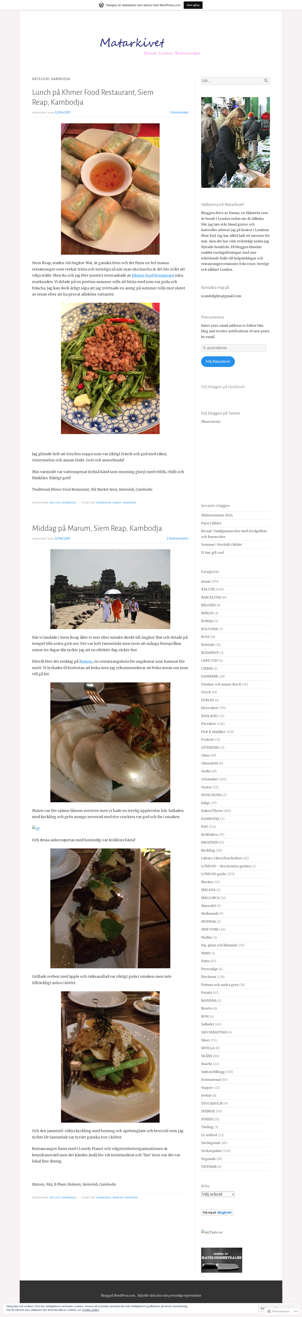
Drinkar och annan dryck (221, 684)
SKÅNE (206, 1056)
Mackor (207, 882)
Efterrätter (210, 708)
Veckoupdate (211, 1151)
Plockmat (208, 977)
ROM (205, 1016)
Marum (85, 661)
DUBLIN (207, 700)
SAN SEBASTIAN (214, 1032)
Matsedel (208, 906)
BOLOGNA (209, 629)
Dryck (206, 692)
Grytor (206, 787)
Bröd (205, 637)
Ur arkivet (209, 1135)
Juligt (205, 803)
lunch (117, 502)
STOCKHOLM (212, 1103)
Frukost (207, 740)
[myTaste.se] (211, 1232)
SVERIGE (208, 1111)
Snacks (206, 1064)
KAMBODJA (69, 502)
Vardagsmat (210, 1143)
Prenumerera (212, 317)
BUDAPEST (210, 653)
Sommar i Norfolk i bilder (221, 545)
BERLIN (207, 613)
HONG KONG (211, 795)
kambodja (103, 502)
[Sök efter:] (235, 81)
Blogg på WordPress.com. (118, 1296)
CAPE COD (209, 661)
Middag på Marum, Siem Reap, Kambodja (97, 528)
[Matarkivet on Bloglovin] (217, 1214)
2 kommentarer (177, 538)
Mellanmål (209, 914)
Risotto (206, 1008)
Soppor (207, 1088)
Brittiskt (207, 645)
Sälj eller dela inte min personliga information (169, 1296)
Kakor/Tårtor (212, 811)
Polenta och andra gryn (220, 985)
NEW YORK (209, 929)
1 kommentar (179, 112)
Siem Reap (130, 502)
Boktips (207, 621)
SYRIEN (207, 1119)
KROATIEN (209, 842)
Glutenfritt (209, 763)
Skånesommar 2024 (217, 515)
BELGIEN (208, 605)
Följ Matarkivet (218, 361)
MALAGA (208, 890)
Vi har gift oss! (212, 553)
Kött (204, 827)
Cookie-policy (90, 1309)
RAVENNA (209, 1001)
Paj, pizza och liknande (219, 945)
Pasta (205, 961)
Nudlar (206, 937)
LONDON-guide (213, 874)
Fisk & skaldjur (213, 732)
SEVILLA (208, 1048)
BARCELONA (211, 597)
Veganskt (208, 1159)
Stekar (206, 1095)
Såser (205, 1040)
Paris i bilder (211, 523)
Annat (206, 581)
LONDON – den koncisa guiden (226, 866)
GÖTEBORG (210, 748)
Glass (205, 755)
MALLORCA (210, 898)
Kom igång (193, 5)
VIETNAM (209, 1167)
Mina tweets (210, 422)
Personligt (209, 969)
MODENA (208, 922)
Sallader (207, 1024)
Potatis (206, 993)
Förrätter (208, 724)
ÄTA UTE (55, 502)
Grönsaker (209, 779)
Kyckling (208, 850)
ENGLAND (209, 716)
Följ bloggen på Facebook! (223, 386)
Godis (205, 771)
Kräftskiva (209, 835)
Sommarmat (211, 1080)
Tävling (207, 1127)
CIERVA (207, 669)
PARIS (205, 953)
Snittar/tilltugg (213, 1072)
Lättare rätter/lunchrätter (221, 858)
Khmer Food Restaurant (153, 275)
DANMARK (209, 676)
